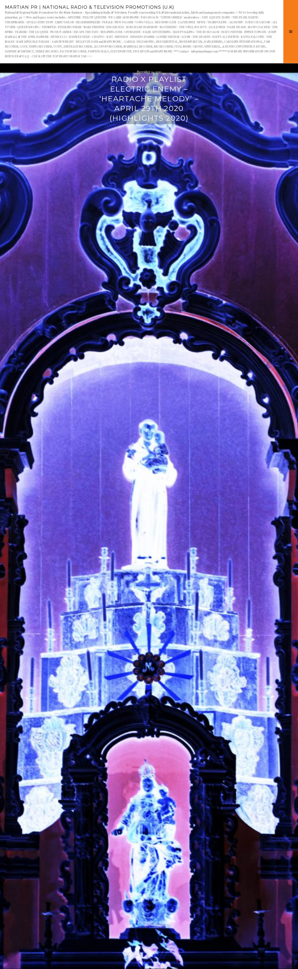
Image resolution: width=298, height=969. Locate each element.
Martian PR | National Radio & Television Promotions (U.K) (89, 7)
